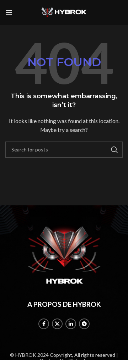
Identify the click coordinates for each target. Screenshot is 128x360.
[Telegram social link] (84, 324)
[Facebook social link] (43, 324)
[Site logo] (64, 12)
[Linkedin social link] (70, 324)
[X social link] (57, 324)
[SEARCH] (114, 150)
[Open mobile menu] (9, 12)
